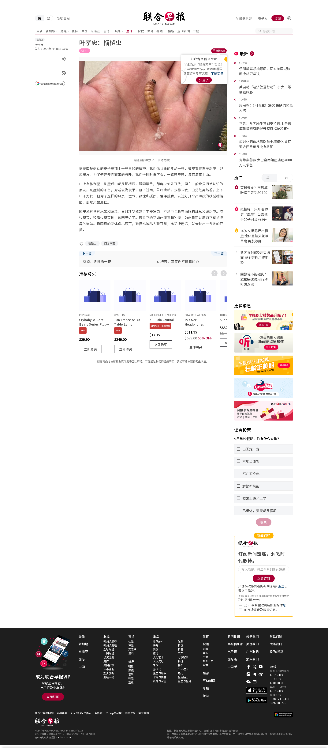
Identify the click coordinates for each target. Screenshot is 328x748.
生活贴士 (183, 677)
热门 (180, 673)
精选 (180, 661)
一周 (285, 178)
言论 (106, 31)
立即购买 (90, 349)
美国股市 (108, 665)
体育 (150, 31)
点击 (281, 586)
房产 (106, 661)
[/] (164, 18)
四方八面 (109, 243)
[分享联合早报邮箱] (254, 682)
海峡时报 (130, 713)
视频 (159, 31)
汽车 (180, 653)
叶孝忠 (39, 45)
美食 (155, 649)
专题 (196, 31)
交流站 (132, 649)
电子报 (263, 18)
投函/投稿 (277, 651)
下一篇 (219, 253)
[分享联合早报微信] (248, 682)
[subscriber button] (289, 18)
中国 (84, 31)
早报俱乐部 (244, 18)
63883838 (276, 683)
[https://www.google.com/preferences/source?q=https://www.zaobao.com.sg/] (283, 715)
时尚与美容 (159, 677)
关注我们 (252, 644)
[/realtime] (252, 53)
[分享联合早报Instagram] (248, 674)
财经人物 (108, 677)
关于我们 (252, 636)
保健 (141, 31)
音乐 (131, 674)
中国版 (232, 666)
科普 (180, 649)
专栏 (155, 665)
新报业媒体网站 (44, 713)
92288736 (279, 703)
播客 (171, 31)
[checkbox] (240, 607)
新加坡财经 (110, 645)
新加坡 (50, 31)
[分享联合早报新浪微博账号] (260, 674)
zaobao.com (63, 737)
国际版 (232, 659)
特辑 (180, 665)
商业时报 (143, 713)
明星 (131, 666)
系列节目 (208, 661)
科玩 (180, 645)
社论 (131, 641)
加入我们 (252, 659)
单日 (269, 178)
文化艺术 (158, 657)
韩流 (131, 678)
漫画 (131, 653)
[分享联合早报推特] (254, 666)
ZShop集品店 (114, 713)
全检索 (98, 713)
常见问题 (276, 636)
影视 (131, 670)
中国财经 (108, 653)
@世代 (157, 669)
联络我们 (276, 644)
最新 (39, 31)
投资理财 (108, 657)
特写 (155, 645)
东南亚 (95, 31)
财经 (64, 31)
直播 (205, 665)
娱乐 (118, 31)
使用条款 (284, 596)
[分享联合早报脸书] (248, 666)
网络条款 (62, 713)
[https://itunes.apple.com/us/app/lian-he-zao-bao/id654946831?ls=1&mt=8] (256, 690)
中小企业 (108, 669)
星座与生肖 (184, 681)
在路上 (92, 243)
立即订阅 (53, 696)
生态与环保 (159, 673)
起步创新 (108, 673)
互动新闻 (183, 31)
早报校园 (183, 669)
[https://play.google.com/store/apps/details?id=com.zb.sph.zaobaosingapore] (256, 700)
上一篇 (87, 253)
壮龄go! (157, 641)
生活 (129, 31)
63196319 (276, 675)
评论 (131, 645)
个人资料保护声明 (249, 599)
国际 (75, 31)
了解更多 (217, 73)
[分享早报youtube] (260, 666)
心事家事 (183, 657)
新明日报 (63, 18)
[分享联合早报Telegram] (254, 674)
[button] (289, 18)
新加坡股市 (110, 641)
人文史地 (158, 661)
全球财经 (108, 649)
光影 (180, 641)
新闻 (205, 649)
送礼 (131, 682)
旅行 (155, 653)
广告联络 (252, 651)
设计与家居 (159, 681)
